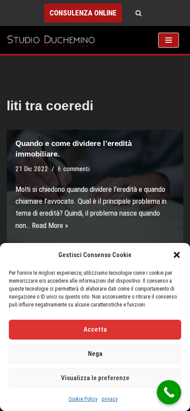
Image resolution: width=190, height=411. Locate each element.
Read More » (50, 225)
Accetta (95, 329)
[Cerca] (138, 13)
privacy (110, 399)
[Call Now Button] (169, 392)
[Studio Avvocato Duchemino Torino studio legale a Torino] (53, 40)
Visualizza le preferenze (95, 378)
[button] (176, 254)
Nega (95, 354)
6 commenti (74, 169)
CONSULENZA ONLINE (83, 12)
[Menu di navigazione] (168, 40)
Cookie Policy (82, 399)
